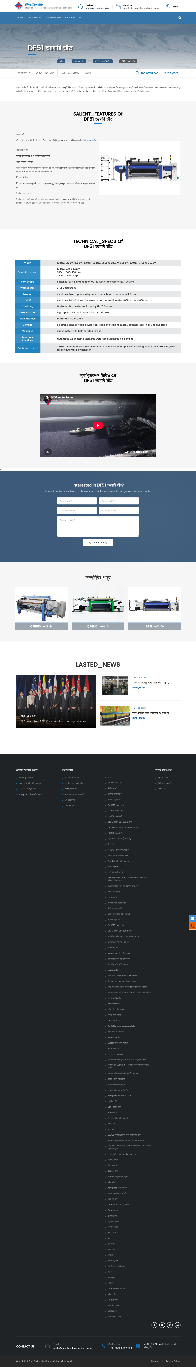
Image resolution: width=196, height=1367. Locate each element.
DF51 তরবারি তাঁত (128, 61)
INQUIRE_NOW (171, 72)
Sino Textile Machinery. (40, 1361)
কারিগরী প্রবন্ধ (113, 1260)
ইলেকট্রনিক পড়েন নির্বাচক (116, 1266)
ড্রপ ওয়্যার (111, 1277)
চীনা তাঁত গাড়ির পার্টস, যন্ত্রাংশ (118, 1118)
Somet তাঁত (113, 1171)
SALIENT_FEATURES (45, 72)
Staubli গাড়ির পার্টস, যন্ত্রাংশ (118, 861)
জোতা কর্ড (111, 1129)
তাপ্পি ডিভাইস (112, 1311)
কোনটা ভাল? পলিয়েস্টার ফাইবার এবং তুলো (122, 1154)
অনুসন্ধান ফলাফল (113, 1221)
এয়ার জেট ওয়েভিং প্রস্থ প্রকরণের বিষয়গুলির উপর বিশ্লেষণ (127, 986)
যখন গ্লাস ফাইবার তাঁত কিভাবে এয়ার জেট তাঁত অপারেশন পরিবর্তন (129, 992)
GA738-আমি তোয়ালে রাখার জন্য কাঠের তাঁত (123, 936)
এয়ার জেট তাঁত (69, 805)
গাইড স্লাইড (112, 1294)
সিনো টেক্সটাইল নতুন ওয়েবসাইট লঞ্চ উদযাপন (150, 713)
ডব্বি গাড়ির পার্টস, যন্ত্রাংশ (27, 788)
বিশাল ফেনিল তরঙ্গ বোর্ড (115, 1054)
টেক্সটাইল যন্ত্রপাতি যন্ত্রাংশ (53, 17)
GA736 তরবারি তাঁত (115, 810)
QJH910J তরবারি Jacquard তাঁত (121, 1026)
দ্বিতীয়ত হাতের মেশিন (115, 908)
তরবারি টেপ (111, 1123)
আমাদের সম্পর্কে (70, 17)
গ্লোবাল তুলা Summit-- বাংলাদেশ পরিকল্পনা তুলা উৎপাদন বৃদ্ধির (128, 1066)
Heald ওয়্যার (113, 1299)
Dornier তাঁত (113, 1210)
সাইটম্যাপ (111, 1255)
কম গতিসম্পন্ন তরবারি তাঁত (74, 783)
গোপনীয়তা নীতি (113, 1101)
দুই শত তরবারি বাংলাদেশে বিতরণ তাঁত (120, 1193)
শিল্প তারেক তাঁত (70, 800)
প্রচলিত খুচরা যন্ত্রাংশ (26, 777)
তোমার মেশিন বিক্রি (114, 1015)
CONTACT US (25, 1346)
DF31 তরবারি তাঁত (155, 626)
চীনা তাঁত (111, 844)
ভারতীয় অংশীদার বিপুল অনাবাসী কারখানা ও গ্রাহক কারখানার (127, 1059)
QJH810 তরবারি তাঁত (41, 626)
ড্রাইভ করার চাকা (114, 1048)
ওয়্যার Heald (113, 866)
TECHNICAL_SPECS (69, 72)
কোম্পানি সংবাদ (113, 1227)
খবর (80, 17)
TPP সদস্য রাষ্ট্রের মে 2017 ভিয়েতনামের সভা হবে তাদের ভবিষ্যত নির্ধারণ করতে (54, 721)
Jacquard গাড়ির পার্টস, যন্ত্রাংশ (30, 794)
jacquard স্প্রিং (114, 970)
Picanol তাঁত (113, 947)
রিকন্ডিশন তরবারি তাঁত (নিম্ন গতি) (119, 838)
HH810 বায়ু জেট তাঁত (115, 833)
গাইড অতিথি (112, 1182)
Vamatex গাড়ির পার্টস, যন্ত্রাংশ (119, 953)
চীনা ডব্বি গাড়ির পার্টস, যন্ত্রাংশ (118, 964)
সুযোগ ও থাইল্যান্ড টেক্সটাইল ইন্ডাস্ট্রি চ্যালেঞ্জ (123, 1073)
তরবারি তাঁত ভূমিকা (114, 891)
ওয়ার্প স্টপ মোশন (113, 1305)
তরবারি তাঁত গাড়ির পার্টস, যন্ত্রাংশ (30, 783)
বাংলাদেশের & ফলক (114, 1316)
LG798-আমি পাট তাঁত (116, 872)
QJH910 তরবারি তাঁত (98, 626)
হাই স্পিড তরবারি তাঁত (102, 61)
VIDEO (88, 72)
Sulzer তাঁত (112, 1112)
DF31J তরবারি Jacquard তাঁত (120, 822)
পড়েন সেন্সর (111, 1249)
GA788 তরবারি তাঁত (115, 816)
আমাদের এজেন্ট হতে (114, 919)
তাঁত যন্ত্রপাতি (21, 17)
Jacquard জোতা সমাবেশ (117, 1187)
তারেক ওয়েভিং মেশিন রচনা (116, 1079)
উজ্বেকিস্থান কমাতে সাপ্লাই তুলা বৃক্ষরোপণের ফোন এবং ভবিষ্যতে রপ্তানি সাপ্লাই (129, 1147)
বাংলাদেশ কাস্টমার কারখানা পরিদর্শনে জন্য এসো (151, 683)
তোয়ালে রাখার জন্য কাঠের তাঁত (75, 794)
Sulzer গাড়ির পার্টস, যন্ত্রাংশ (118, 1043)
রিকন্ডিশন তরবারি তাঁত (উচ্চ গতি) (119, 942)
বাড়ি (61, 61)
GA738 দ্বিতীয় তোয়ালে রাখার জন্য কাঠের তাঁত (124, 1135)
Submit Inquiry (99, 542)
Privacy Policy (173, 1361)
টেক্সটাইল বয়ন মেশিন (89, 140)
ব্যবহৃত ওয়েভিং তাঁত (35, 17)
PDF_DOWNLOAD (149, 73)
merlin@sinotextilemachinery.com (141, 8)
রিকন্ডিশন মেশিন (113, 788)
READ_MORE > (139, 687)
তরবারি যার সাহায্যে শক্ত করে (118, 855)
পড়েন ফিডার (112, 1232)
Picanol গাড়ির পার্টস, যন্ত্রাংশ (118, 850)
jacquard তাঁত (71, 788)
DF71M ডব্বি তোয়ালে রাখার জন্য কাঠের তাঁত (123, 827)
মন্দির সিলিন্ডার (112, 1215)
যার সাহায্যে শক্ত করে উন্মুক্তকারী (119, 958)
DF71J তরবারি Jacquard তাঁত (120, 930)
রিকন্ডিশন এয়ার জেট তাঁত (116, 1031)
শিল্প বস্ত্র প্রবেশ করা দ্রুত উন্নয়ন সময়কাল (122, 981)
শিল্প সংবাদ (111, 1243)
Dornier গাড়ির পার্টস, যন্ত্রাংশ (118, 1204)
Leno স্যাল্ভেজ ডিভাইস (116, 1288)
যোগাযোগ (111, 1283)
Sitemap (155, 1361)
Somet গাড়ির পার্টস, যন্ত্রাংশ (118, 1176)
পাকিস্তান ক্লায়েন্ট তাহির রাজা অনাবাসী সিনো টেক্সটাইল (126, 1140)
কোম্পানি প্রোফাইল (114, 799)
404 (110, 1271)
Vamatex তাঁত (114, 1037)
